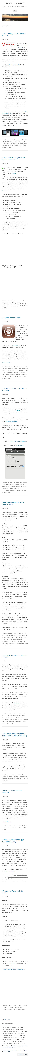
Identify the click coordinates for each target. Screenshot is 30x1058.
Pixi (25, 486)
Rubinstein (17, 721)
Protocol (4, 306)
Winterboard (13, 376)
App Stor (4, 302)
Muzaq (15, 139)
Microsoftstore (7, 822)
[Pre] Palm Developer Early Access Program (14, 656)
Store (7, 306)
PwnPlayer (16, 1007)
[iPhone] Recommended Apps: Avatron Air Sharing (13, 841)
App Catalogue (7, 484)
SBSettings (18, 374)
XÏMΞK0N (4, 307)
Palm (9, 486)
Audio (8, 304)
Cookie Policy (8, 1051)
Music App (9, 143)
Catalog (24, 715)
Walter (17, 643)
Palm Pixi (13, 486)
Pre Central (6, 488)
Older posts (6, 1019)
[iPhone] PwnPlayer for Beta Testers (12, 892)
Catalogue (4, 717)
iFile (22, 370)
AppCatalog (14, 715)
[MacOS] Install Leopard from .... (9, 1039)
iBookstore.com (5, 639)
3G (22, 633)
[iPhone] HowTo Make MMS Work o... (11, 1031)
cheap (8, 717)
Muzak (21, 143)
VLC (8, 376)
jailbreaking (16, 345)
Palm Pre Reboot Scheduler (18, 441)
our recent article (10, 871)
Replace (21, 1007)
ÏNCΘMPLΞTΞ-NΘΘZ (15, 3)
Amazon (4, 635)
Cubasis (18, 141)
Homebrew (4, 486)
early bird (14, 719)
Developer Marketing (21, 717)
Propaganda (20, 641)
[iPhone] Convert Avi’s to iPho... (9, 1041)
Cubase (14, 141)
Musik (14, 143)
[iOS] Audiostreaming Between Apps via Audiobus (13, 158)
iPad (24, 141)
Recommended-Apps (15, 490)
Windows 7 (21, 643)
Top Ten (23, 374)
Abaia (3, 368)
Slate (24, 641)
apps (3, 141)
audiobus (12, 304)
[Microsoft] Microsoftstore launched (12, 792)
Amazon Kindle (9, 635)
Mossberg (7, 641)
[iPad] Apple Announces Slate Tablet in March (13, 503)
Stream (11, 306)
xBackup (18, 376)
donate (12, 963)
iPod (6, 1007)
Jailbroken (16, 372)
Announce (16, 635)
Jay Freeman (22, 372)
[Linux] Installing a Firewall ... (8, 1029)
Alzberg (25, 633)
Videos (10, 1009)
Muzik (9, 145)
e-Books (11, 637)
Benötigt (23, 368)
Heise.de (4, 191)
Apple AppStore (18, 302)
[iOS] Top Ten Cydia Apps (11, 318)
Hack (16, 370)
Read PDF (19, 879)
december (16, 704)
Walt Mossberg (11, 643)
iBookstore (23, 637)
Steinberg (13, 145)
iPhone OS (4, 143)
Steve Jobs (17, 778)
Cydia (17, 333)
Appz (11, 141)
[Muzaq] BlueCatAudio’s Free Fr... (9, 1043)
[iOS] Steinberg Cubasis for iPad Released (13, 34)
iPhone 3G (13, 879)
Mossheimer (13, 641)
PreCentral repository (11, 421)
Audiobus (13, 173)
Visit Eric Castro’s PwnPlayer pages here (13, 969)
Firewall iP (11, 370)
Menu (15, 10)
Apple (13, 302)
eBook (15, 637)
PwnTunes (4, 374)
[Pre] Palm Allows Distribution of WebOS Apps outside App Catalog (14, 735)
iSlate (17, 639)
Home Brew (22, 484)
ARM (8, 637)
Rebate (6, 721)
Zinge (18, 410)
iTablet (21, 639)
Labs (17, 366)
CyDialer (7, 370)
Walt (6, 643)
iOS (21, 141)
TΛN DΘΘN (8, 147)
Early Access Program (7, 719)
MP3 (12, 1007)
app (27, 139)
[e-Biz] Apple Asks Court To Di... (9, 1033)
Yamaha (18, 145)
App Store (9, 302)
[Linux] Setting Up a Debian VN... (9, 1027)
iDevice (19, 370)
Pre (20, 482)
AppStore (7, 141)
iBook (18, 637)
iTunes (7, 372)
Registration (11, 721)
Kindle (3, 641)
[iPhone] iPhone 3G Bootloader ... (10, 1037)
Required (9, 374)
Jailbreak (11, 372)
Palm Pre (17, 486)
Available (17, 304)
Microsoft (4, 828)
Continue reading (7, 362)
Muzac (17, 143)
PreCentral (12, 488)
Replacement (5, 1009)
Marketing (22, 719)
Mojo (26, 719)
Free (18, 719)
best (27, 368)
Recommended (5, 490)
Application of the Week (13, 877)
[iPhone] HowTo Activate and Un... (10, 1035)
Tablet (3, 643)
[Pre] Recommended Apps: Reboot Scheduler (14, 389)
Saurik (13, 374)
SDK (21, 721)
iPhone (26, 304)
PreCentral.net (19, 445)
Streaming (15, 306)
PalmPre (22, 486)
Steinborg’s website (14, 65)
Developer (13, 717)
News (18, 139)
